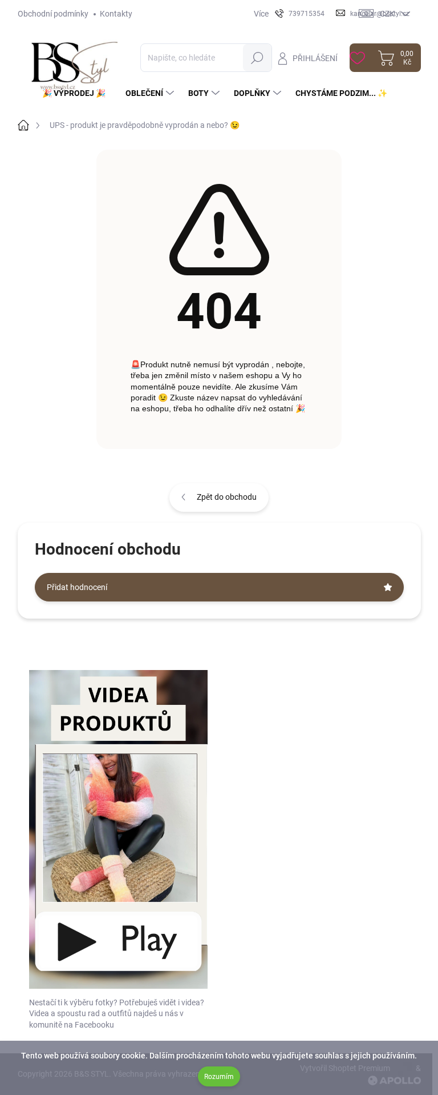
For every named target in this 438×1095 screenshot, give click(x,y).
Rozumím (219, 1077)
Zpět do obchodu (227, 497)
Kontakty (116, 13)
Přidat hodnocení (77, 587)
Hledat (257, 57)
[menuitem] (78, 93)
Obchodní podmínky (53, 13)
